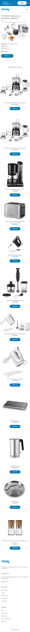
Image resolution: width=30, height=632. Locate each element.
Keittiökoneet (4, 595)
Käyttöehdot (4, 616)
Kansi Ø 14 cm (15, 501)
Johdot (3, 593)
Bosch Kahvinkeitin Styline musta (15, 189)
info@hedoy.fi (4, 581)
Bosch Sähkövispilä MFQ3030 (15, 379)
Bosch (15, 44)
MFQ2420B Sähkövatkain (15, 255)
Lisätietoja (7, 56)
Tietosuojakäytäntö (6, 618)
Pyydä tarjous (22, 3)
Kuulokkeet (4, 598)
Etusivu (3, 20)
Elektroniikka (4, 590)
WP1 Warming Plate (15, 420)
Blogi (2, 610)
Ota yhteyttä (4, 613)
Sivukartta (3, 621)
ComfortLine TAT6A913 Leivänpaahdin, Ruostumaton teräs (15, 222)
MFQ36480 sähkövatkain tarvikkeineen (15, 334)
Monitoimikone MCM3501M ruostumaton (15, 103)
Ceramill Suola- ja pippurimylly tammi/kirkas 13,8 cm (15, 541)
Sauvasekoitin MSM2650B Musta (15, 300)
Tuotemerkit (11, 44)
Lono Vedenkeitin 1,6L (15, 466)
